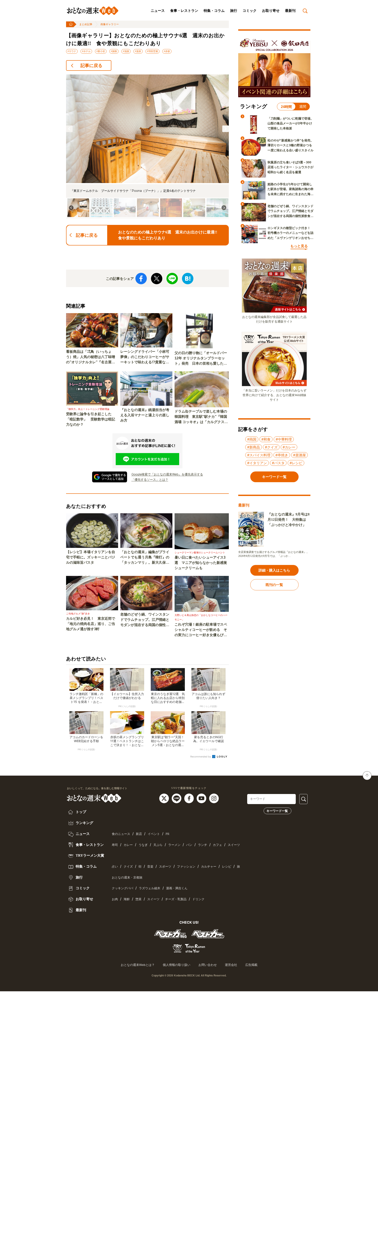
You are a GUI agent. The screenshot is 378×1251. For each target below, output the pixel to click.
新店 (139, 834)
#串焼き (281, 455)
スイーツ (234, 845)
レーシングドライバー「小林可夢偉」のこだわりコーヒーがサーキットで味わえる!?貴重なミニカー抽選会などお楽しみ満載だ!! (144, 357)
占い (115, 866)
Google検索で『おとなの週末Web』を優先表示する (167, 474)
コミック (250, 10)
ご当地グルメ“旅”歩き (78, 613)
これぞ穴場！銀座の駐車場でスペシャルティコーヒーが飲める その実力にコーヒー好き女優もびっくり (201, 630)
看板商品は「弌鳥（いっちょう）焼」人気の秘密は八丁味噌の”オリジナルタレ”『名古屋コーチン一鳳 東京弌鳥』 (90, 357)
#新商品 (253, 447)
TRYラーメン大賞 (89, 855)
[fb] (189, 798)
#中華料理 (284, 439)
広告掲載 (251, 965)
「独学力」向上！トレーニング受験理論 (87, 409)
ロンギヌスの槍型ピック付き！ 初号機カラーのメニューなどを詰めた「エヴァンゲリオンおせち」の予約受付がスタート (290, 233)
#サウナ (72, 51)
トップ (80, 812)
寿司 (115, 845)
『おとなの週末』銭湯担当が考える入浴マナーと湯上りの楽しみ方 (144, 415)
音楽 (150, 866)
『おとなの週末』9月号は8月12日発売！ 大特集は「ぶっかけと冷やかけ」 (289, 519)
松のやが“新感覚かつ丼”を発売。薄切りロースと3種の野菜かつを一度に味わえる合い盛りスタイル (290, 145)
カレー (128, 845)
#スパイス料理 (258, 455)
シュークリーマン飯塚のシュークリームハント (200, 552)
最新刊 (290, 10)
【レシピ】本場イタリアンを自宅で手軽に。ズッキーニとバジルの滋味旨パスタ (90, 557)
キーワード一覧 (277, 811)
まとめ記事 (85, 24)
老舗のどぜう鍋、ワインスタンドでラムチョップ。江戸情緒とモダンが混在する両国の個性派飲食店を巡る (144, 620)
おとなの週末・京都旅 (127, 877)
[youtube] (202, 798)
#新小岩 (100, 51)
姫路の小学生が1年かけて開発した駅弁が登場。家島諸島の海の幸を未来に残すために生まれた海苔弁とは (290, 189)
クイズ (128, 866)
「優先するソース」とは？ (149, 479)
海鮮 (127, 899)
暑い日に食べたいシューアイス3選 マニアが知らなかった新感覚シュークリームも (201, 563)
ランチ (202, 845)
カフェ (217, 845)
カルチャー (208, 866)
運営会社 (231, 965)
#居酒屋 (299, 455)
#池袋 (126, 51)
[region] (147, 146)
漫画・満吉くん (176, 888)
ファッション (186, 866)
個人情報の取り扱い (176, 965)
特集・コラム (214, 10)
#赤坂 (167, 51)
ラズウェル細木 (149, 888)
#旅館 (114, 51)
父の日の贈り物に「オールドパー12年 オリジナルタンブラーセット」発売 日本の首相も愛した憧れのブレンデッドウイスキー (201, 358)
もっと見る (299, 246)
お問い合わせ (207, 965)
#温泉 (138, 51)
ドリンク (198, 899)
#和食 (266, 439)
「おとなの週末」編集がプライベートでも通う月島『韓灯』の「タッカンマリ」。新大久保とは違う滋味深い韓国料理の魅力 (144, 557)
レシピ (226, 866)
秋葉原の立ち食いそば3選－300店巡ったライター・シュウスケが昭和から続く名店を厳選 (290, 167)
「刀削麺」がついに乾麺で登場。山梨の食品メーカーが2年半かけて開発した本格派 (290, 123)
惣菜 (138, 899)
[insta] (214, 798)
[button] (69, 128)
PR (167, 834)
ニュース (158, 10)
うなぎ (143, 845)
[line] (177, 798)
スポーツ (165, 866)
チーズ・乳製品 (176, 899)
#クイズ (271, 447)
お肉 (115, 899)
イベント (154, 834)
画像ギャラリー (109, 24)
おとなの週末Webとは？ (138, 965)
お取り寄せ (271, 10)
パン (189, 845)
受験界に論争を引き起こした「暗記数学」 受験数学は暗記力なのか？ (90, 419)
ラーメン (174, 845)
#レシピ (296, 463)
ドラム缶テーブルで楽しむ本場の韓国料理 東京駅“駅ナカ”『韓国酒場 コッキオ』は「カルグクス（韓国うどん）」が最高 (201, 417)
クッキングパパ (122, 888)
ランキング (84, 823)
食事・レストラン (184, 10)
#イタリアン (257, 463)
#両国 (251, 439)
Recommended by (201, 756)
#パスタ (278, 463)
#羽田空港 (152, 51)
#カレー (289, 447)
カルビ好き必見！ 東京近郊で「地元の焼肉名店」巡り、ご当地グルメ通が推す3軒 (90, 624)
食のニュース (121, 834)
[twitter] (164, 798)
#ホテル (86, 51)
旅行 (233, 10)
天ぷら (158, 845)
